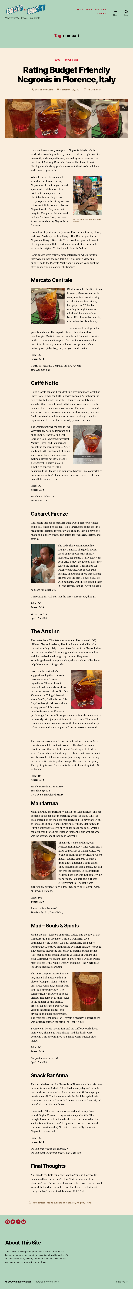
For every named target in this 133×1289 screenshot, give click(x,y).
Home (80, 9)
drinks (59, 1202)
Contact (101, 13)
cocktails (50, 1202)
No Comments (94, 89)
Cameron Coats (45, 89)
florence (67, 1202)
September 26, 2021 (70, 89)
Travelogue (100, 9)
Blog (58, 60)
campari (41, 1202)
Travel (88, 1202)
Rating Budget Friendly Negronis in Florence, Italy (66, 74)
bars (34, 1202)
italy (74, 1202)
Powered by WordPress (46, 1281)
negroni (80, 1202)
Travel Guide (70, 60)
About (88, 9)
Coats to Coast (22, 1281)
